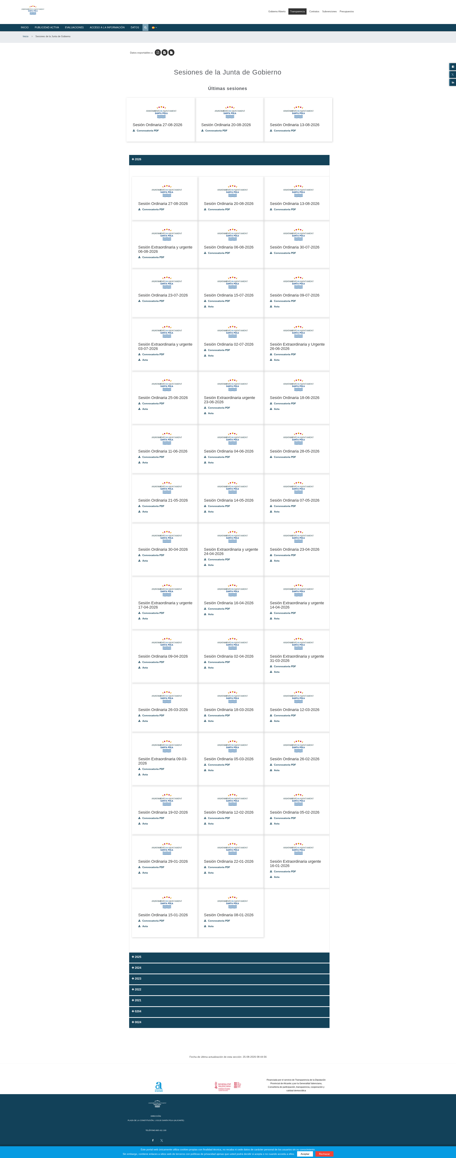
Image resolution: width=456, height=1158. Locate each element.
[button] (35, 9)
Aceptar (305, 1153)
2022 (137, 989)
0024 (137, 1022)
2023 (137, 978)
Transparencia (297, 11)
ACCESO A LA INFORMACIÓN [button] (107, 27)
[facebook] (153, 1139)
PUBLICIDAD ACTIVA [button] (47, 27)
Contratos (314, 11)
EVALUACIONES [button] (74, 27)
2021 (137, 1000)
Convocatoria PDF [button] (148, 130)
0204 (137, 1011)
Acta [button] (211, 306)
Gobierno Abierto (277, 11)
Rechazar (324, 1153)
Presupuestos (347, 11)
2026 (137, 159)
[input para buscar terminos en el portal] (145, 27)
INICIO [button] (25, 27)
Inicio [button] (25, 36)
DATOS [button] (135, 27)
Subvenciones (329, 11)
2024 (137, 967)
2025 (137, 956)
